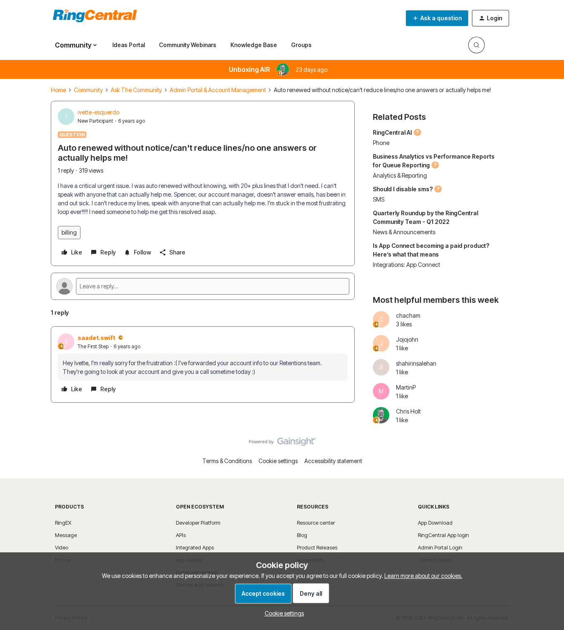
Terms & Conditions (227, 460)
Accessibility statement (333, 460)
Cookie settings (278, 460)
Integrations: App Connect (406, 264)
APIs (181, 535)
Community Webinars (187, 44)
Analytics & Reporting (400, 175)
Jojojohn (407, 339)
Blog (302, 535)
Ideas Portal (128, 44)
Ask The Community (136, 89)
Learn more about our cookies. (423, 575)
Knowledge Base (253, 44)
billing (69, 232)
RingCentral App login (443, 535)
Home (58, 89)
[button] (437, 18)
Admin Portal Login (440, 547)
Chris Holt (408, 411)
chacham (408, 315)
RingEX (63, 522)
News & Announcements (404, 231)
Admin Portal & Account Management (218, 89)
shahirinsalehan (416, 363)
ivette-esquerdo (98, 112)
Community (88, 89)
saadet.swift (96, 337)
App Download (435, 522)
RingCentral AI (392, 132)
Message (66, 535)
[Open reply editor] (202, 286)
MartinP (406, 387)
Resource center (316, 522)
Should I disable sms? (403, 189)
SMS (378, 199)
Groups (301, 44)
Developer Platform (198, 522)
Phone (381, 142)
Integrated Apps (195, 547)
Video (61, 547)
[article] (203, 364)
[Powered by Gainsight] (282, 443)
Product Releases (317, 547)
